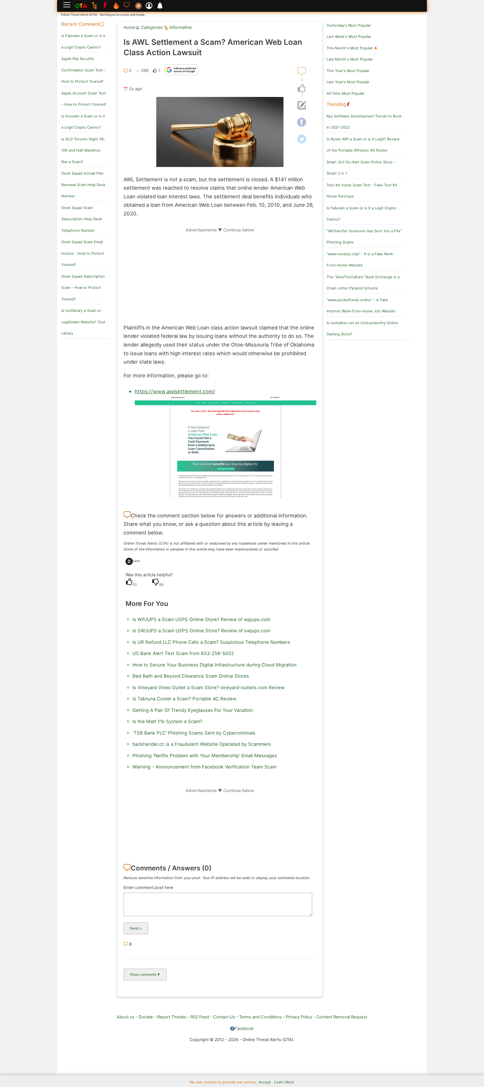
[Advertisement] (219, 272)
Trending (336, 104)
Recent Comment (80, 24)
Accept (265, 1082)
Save (136, 561)
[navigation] (301, 88)
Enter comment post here (148, 887)
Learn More (284, 1082)
